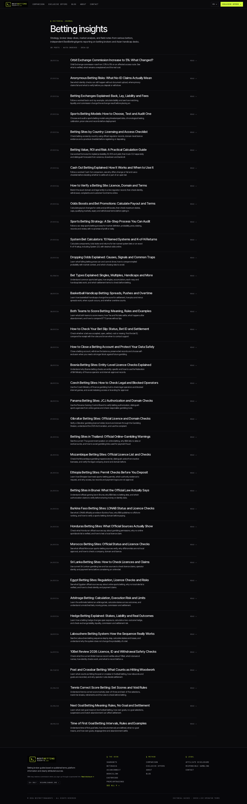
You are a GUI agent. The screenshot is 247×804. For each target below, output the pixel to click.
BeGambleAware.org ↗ (49, 783)
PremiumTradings (115, 782)
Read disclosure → (87, 777)
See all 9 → (113, 785)
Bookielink (112, 774)
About (83, 4)
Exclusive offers (57, 4)
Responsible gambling (197, 766)
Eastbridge (112, 778)
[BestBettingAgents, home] (41, 759)
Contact (94, 4)
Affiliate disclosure (197, 762)
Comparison (38, 4)
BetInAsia (112, 766)
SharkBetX (112, 762)
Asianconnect (114, 770)
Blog (73, 4)
